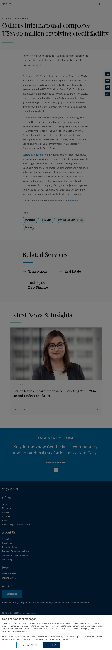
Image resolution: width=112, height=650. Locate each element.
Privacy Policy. (21, 631)
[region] (56, 632)
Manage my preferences (28, 645)
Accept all (51, 645)
